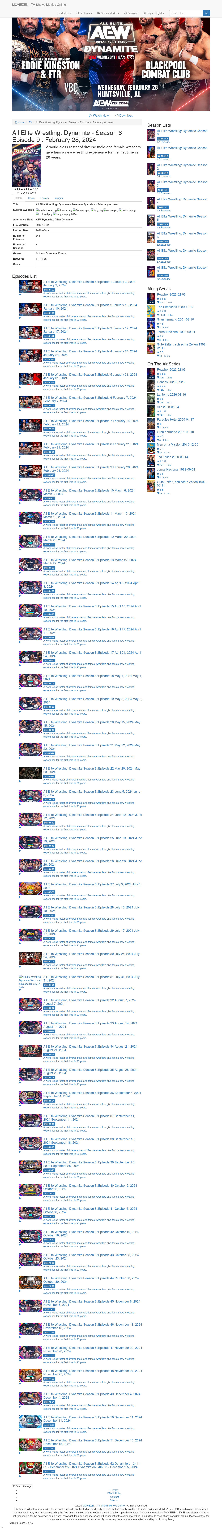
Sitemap (114, 1500)
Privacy (114, 1490)
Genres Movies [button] (108, 13)
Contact (114, 1497)
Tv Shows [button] (85, 13)
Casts (31, 198)
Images (59, 198)
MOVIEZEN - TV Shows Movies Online (39, 4)
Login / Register (155, 13)
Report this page (23, 1486)
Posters (44, 198)
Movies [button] (64, 13)
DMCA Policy (114, 1493)
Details (18, 198)
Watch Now (101, 115)
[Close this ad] (1, 1527)
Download (132, 13)
